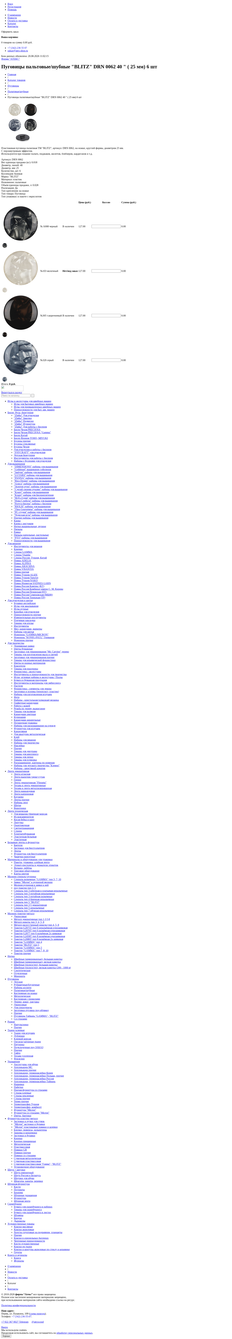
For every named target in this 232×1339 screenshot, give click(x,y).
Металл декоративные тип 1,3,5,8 (32, 919)
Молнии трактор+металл (21, 913)
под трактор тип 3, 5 (25, 888)
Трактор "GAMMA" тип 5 (28, 947)
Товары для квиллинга (26, 754)
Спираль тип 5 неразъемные (29, 907)
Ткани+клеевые (16, 1030)
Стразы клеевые (22, 1093)
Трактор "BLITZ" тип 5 (26, 944)
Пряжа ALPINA (22, 563)
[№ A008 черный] (4, 247)
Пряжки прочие (22, 1152)
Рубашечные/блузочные (27, 984)
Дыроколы (19, 1221)
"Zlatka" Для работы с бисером (30, 426)
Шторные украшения (25, 1195)
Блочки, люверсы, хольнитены (30, 1130)
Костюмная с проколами (27, 999)
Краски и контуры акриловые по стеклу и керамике (42, 1249)
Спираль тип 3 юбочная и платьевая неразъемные (41, 890)
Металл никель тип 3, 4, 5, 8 (29, 922)
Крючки (18, 549)
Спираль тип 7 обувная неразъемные (34, 910)
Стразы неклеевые (24, 1095)
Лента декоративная (18, 771)
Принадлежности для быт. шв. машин (34, 409)
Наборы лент (21, 802)
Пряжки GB (20, 1149)
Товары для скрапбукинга (28, 1209)
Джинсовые (20, 916)
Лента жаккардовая (24, 791)
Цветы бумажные (23, 648)
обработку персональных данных (74, 1333)
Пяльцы (18, 529)
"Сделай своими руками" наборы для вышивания (40, 489)
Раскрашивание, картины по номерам (34, 762)
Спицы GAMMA (23, 552)
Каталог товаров (16, 80)
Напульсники (21, 1024)
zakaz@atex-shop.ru (18, 50)
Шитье (17, 805)
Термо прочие (21, 1101)
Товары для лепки (23, 757)
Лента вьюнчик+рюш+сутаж (29, 777)
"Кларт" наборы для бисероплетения (34, 495)
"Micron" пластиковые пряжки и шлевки (36, 1127)
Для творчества (16, 643)
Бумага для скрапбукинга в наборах (33, 1206)
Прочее (18, 748)
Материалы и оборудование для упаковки (30, 859)
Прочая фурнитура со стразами (30, 1090)
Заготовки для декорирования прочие (34, 657)
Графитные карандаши (26, 703)
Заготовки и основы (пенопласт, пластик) (36, 691)
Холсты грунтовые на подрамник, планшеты (38, 1232)
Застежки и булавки (24, 1135)
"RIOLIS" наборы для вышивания (32, 506)
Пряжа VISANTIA (24, 569)
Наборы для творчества (26, 742)
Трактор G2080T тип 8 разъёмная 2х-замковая (38, 939)
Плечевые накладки (24, 620)
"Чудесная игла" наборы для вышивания (35, 515)
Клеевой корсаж (22, 1038)
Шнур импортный (24, 1172)
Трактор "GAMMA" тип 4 (28, 942)
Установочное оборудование (29, 1167)
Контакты (13, 26)
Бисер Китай (21, 435)
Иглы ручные (21, 609)
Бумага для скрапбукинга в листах (32, 1212)
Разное (11, 1021)
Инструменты (21, 626)
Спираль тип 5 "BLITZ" (27, 902)
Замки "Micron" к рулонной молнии (33, 882)
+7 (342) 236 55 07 (17, 47)
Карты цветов (21, 873)
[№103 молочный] (4, 291)
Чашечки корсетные (24, 856)
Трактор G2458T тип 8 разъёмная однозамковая (39, 936)
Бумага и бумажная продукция (30, 680)
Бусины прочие (22, 441)
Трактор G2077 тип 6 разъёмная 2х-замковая (38, 933)
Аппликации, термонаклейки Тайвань (34, 1081)
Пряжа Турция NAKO (26, 580)
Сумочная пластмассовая (27, 1161)
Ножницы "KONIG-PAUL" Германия (34, 637)
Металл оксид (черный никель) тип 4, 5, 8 (36, 925)
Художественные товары (21, 1223)
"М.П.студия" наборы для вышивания (34, 498)
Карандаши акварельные (27, 720)
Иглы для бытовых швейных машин (33, 404)
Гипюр (17, 779)
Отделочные (20, 973)
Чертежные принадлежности (29, 1241)
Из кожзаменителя (24, 816)
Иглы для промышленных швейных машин (37, 406)
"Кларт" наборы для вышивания (31, 492)
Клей (16, 737)
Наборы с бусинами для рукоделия (32, 461)
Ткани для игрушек (24, 1033)
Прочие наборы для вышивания (31, 517)
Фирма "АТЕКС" (10, 59)
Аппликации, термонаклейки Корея (33, 1073)
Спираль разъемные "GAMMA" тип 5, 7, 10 (37, 879)
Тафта (17, 1053)
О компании (14, 15)
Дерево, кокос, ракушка (26, 1001)
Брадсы (18, 1218)
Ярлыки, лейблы (23, 868)
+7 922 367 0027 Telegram (14, 1321)
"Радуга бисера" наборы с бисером (32, 503)
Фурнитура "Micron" (25, 1110)
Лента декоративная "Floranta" (30, 782)
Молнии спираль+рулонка (22, 876)
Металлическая (22, 1144)
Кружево (19, 796)
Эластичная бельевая (25, 836)
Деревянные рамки (24, 646)
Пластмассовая (22, 1147)
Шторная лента (22, 1201)
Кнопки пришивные (25, 1141)
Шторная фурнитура (19, 1184)
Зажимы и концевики (25, 1132)
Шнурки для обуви (24, 1178)
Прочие (18, 1013)
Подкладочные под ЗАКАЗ (28, 1047)
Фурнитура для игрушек (27, 728)
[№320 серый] (4, 381)
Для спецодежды (23, 1007)
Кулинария (20, 717)
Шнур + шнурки (16, 1169)
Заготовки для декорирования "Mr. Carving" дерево (41, 651)
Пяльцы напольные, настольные (31, 535)
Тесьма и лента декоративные (30, 785)
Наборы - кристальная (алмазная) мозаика (36, 700)
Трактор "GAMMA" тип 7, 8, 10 (31, 950)
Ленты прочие (21, 799)
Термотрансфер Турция (26, 1104)
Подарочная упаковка (25, 722)
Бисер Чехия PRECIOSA (27, 429)
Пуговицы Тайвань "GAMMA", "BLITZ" (36, 1016)
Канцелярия (20, 731)
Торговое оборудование (26, 870)
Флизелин (19, 1058)
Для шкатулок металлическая (29, 734)
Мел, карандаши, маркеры (28, 629)
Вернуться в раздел (11, 392)
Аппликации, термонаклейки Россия (34, 1078)
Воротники (20, 808)
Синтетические (22, 970)
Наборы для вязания (25, 740)
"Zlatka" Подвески (24, 421)
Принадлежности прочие (27, 614)
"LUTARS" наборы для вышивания (33, 475)
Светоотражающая (24, 828)
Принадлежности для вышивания (32, 540)
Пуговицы (13, 85)
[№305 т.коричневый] (4, 336)
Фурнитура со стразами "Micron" (31, 1112)
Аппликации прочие (25, 1070)
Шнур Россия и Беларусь (27, 1175)
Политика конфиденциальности (18, 1305)
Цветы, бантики (22, 1115)
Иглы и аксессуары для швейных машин (29, 401)
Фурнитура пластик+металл (23, 1118)
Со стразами (20, 1018)
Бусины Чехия (21, 446)
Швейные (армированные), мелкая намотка (37, 962)
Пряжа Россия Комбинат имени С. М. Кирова (38, 589)
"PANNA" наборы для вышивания (32, 478)
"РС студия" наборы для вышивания (33, 512)
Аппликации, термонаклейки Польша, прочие (39, 1075)
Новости (12, 17)
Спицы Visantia (22, 555)
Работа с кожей (22, 705)
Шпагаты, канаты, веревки (28, 1181)
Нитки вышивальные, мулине (30, 526)
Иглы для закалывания (26, 606)
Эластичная (20, 839)
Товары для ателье (24, 623)
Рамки (17, 532)
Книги (17, 1258)
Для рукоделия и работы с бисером (32, 449)
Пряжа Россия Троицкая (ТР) (29, 597)
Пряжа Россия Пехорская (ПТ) (30, 592)
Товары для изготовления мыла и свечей (36, 654)
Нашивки (19, 1084)
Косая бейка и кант (24, 819)
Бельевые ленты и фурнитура (23, 842)
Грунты (18, 1252)
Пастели (18, 685)
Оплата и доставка (18, 20)
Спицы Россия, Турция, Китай (30, 557)
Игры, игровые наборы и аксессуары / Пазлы (38, 677)
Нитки (11, 956)
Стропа (18, 831)
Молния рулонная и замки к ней (31, 885)
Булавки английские (25, 603)
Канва (17, 520)
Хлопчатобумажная (24, 833)
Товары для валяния (25, 711)
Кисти (17, 1186)
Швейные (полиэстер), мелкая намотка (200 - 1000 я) (42, 967)
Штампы (18, 1215)
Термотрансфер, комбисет (28, 1107)
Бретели (18, 845)
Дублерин (19, 1036)
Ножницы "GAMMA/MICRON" (31, 634)
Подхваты (19, 1189)
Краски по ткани (23, 1246)
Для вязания (14, 543)
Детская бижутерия (24, 455)
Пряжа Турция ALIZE (26, 574)
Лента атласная (22, 774)
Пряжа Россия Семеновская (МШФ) (33, 594)
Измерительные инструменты (30, 617)
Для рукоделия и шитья (20, 600)
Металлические (22, 996)
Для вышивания (16, 463)
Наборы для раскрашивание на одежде (35, 725)
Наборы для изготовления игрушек (33, 694)
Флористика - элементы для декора (32, 688)
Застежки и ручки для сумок (29, 1121)
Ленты (17, 851)
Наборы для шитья (24, 631)
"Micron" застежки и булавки (29, 1124)
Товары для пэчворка (25, 759)
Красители (19, 666)
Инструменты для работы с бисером (33, 458)
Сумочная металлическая (27, 1158)
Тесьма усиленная (23, 1056)
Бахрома (18, 1192)
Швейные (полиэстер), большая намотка (35, 964)
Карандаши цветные (25, 714)
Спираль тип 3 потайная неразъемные (34, 893)
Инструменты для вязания (28, 546)
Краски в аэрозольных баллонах (31, 1238)
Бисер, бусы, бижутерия (20, 412)
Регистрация (14, 6)
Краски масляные (23, 1226)
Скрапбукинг (15, 1204)
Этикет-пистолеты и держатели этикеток (36, 865)
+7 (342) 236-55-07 (21, 1316)
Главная (12, 74)
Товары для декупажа (25, 751)
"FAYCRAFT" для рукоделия (29, 452)
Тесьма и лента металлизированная (33, 788)
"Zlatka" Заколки (23, 418)
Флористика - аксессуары (27, 671)
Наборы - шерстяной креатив (29, 768)
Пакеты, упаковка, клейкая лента (32, 862)
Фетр (16, 697)
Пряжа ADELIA (22, 560)
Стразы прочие (22, 1098)
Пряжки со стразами (25, 1155)
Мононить (19, 976)
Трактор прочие (22, 953)
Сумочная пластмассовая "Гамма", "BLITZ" (37, 1164)
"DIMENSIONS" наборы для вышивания (36, 466)
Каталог (12, 23)
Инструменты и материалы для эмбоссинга (37, 683)
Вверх (4, 1327)
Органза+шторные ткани (27, 1041)
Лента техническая (18, 811)
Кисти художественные (26, 1243)
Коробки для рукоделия (26, 611)
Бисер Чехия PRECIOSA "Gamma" (32, 432)
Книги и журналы (17, 1255)
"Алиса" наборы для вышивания (31, 483)
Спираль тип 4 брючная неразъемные (34, 899)
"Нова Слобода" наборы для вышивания (36, 500)
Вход (10, 4)
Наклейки (19, 745)
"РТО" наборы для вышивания (30, 537)
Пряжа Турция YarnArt (26, 577)
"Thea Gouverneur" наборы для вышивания (37, 509)
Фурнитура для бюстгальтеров (30, 853)
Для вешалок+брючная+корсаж (30, 814)
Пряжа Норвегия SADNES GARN (32, 583)
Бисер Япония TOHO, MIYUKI (31, 438)
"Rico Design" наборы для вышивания (34, 480)
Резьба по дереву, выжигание (29, 708)
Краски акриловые (24, 1229)
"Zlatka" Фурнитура (24, 424)
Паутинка (19, 1044)
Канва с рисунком (23, 523)
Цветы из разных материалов (29, 663)
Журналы (19, 1260)
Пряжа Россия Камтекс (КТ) (29, 586)
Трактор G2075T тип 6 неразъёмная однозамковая (41, 927)
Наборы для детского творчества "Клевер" (37, 765)
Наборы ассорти (22, 987)
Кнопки (18, 1138)
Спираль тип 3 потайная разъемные (33, 896)
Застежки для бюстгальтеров (29, 848)
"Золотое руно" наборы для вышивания (35, 486)
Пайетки (18, 1087)
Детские (18, 981)
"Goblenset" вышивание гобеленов (32, 469)
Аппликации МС (23, 1067)
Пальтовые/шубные (18, 91)
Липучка (18, 822)
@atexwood (38, 1321)
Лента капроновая (23, 794)
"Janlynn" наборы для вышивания (32, 472)
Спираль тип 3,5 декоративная (30, 905)
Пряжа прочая (21, 572)
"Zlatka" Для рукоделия (26, 415)
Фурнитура (20, 1198)
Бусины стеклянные (25, 443)
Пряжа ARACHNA (24, 566)
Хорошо (6, 1336)
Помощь (12, 9)
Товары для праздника (26, 668)
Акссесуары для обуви (26, 1064)
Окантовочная (21, 825)
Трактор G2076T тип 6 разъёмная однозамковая (39, 930)
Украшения (14, 1061)
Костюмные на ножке (25, 993)
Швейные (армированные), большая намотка (38, 959)
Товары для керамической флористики (35, 660)
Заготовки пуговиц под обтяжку (31, 1010)
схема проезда (37, 1313)
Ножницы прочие (23, 640)
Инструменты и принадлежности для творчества (40, 674)
